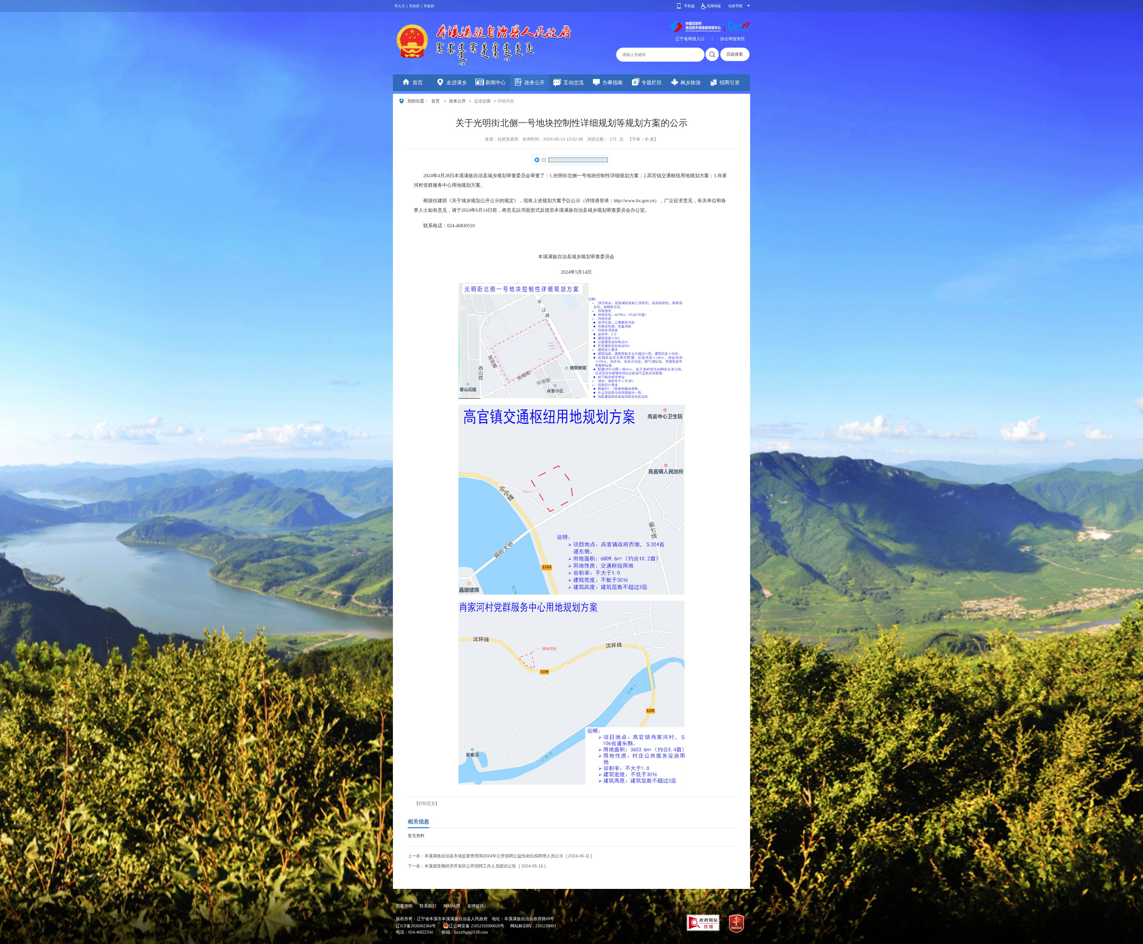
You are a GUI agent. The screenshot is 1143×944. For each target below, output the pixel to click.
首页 (418, 82)
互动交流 (573, 82)
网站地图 (452, 906)
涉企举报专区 (732, 38)
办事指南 (612, 82)
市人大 (399, 6)
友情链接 (475, 906)
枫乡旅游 (690, 82)
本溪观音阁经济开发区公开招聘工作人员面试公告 (470, 866)
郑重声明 (404, 906)
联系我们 (428, 906)
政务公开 (534, 82)
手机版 (689, 6)
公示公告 (482, 101)
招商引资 (729, 82)
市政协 (429, 6)
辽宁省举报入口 (690, 38)
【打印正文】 (426, 803)
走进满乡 (456, 82)
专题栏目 (651, 82)
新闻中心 (495, 82)
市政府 (414, 6)
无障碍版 (714, 6)
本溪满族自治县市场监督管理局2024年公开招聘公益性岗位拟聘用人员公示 (493, 855)
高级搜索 (734, 54)
